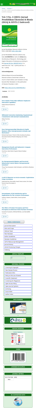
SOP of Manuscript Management (14, 242)
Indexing (7, 250)
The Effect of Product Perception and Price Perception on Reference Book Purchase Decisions (17, 208)
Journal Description (10, 226)
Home (3, 8)
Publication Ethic (10, 273)
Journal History (8, 244)
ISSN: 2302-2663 (16, 51)
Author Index (9, 294)
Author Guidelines (9, 236)
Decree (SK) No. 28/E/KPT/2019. (13, 63)
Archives (9, 8)
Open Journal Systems (11, 286)
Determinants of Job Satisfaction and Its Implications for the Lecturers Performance (15, 194)
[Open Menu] (1, 4)
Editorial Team (8, 231)
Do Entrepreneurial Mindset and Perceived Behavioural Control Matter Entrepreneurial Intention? (15, 163)
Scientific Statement (11, 278)
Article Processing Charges (12, 247)
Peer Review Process (11, 270)
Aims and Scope (9, 228)
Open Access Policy (11, 283)
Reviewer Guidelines (10, 239)
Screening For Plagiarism (12, 281)
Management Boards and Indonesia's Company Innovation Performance (16, 148)
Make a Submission (14, 222)
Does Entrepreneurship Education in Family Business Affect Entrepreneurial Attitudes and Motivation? (16, 131)
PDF (5, 109)
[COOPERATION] (18, 406)
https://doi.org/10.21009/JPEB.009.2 (15, 88)
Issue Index (8, 291)
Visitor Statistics (18, 332)
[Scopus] (18, 369)
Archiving (8, 289)
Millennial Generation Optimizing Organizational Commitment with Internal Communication (17, 116)
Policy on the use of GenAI (13, 275)
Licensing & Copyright (11, 267)
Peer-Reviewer (8, 234)
